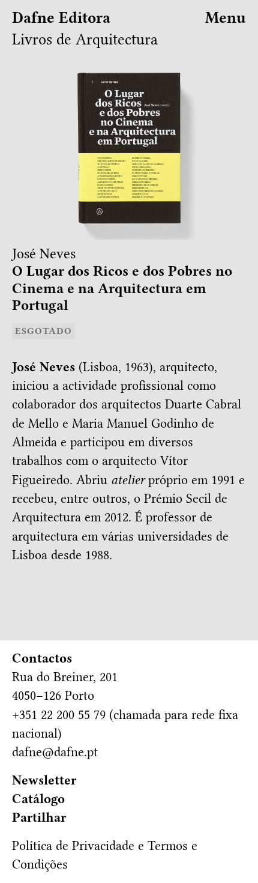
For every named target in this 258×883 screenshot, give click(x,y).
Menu (225, 17)
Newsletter (44, 780)
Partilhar (39, 817)
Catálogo (38, 799)
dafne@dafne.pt (55, 752)
